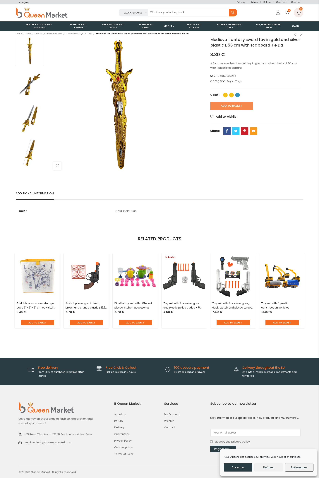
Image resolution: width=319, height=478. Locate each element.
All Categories (133, 12)
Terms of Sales (123, 454)
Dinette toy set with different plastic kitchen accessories (133, 305)
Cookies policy (123, 447)
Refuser (268, 467)
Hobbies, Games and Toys (48, 33)
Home (19, 33)
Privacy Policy (123, 441)
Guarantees (122, 434)
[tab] (35, 193)
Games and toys (74, 33)
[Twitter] (235, 131)
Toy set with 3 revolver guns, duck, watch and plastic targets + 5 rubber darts (232, 305)
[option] (30, 51)
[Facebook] (227, 131)
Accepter (238, 467)
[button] (37, 322)
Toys (89, 33)
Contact (281, 2)
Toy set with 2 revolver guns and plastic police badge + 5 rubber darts (181, 305)
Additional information (35, 193)
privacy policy (240, 441)
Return (254, 2)
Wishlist (169, 421)
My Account (172, 414)
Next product (301, 34)
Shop (28, 33)
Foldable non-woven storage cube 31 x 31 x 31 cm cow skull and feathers (35, 305)
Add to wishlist (227, 117)
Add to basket (231, 106)
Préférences (299, 467)
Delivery (241, 2)
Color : (214, 95)
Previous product (295, 34)
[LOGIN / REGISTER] (277, 12)
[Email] (253, 131)
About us (120, 414)
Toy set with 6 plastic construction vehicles (275, 305)
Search (233, 12)
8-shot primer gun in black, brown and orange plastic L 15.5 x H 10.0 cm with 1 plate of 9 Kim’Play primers (85, 305)
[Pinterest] (244, 131)
